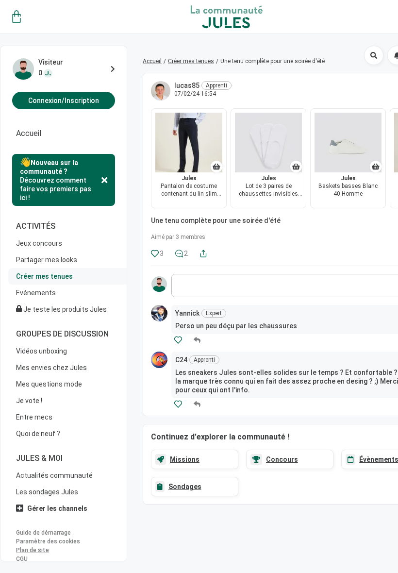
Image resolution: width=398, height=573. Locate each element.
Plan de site (32, 550)
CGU (22, 559)
